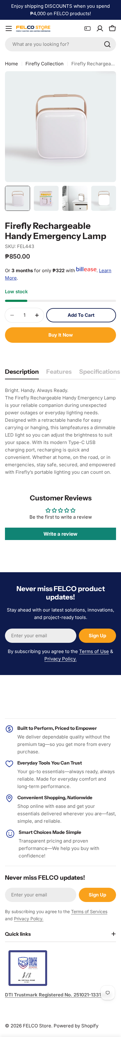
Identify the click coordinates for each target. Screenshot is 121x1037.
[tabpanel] (60, 431)
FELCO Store (37, 1026)
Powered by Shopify (76, 1026)
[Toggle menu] (8, 28)
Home (11, 64)
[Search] (107, 44)
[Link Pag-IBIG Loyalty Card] (87, 28)
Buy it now (60, 335)
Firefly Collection (44, 64)
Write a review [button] (60, 534)
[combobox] (60, 44)
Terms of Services (89, 911)
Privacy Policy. (60, 659)
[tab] (22, 374)
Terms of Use (94, 651)
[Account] (100, 28)
